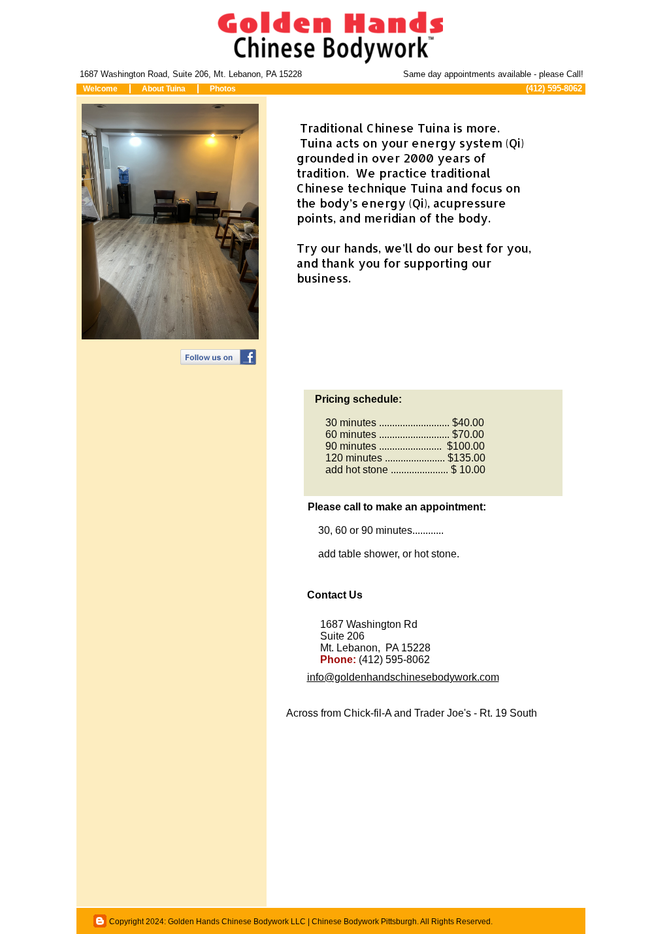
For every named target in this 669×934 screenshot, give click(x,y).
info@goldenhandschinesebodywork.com (403, 677)
